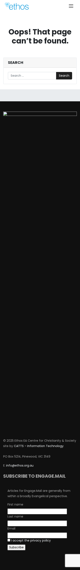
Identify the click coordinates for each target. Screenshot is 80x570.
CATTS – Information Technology (39, 446)
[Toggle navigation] (71, 6)
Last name (15, 516)
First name (15, 504)
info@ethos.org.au (19, 465)
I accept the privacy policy (31, 540)
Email (11, 528)
